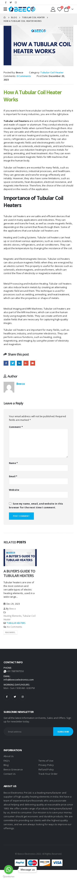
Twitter (12, 363)
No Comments (14, 626)
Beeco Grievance (13, 769)
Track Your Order (47, 773)
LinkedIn (19, 363)
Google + (25, 363)
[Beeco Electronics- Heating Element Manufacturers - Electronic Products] (21, 9)
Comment (16, 426)
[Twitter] (10, 2)
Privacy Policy (46, 765)
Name (13, 463)
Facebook (6, 363)
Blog (6, 765)
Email (32, 363)
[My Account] (53, 9)
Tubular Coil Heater (52, 72)
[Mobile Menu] (5, 9)
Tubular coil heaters (16, 121)
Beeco (19, 72)
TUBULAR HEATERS (16, 623)
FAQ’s (7, 760)
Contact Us (10, 773)
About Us (9, 756)
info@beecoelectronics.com (19, 679)
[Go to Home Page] (5, 17)
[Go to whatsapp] (8, 869)
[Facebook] (5, 2)
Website (14, 489)
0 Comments (24, 76)
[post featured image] (20, 557)
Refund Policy (46, 769)
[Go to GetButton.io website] (8, 876)
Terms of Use (45, 760)
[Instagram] (15, 2)
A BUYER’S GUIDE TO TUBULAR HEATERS (19, 573)
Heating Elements (12, 615)
